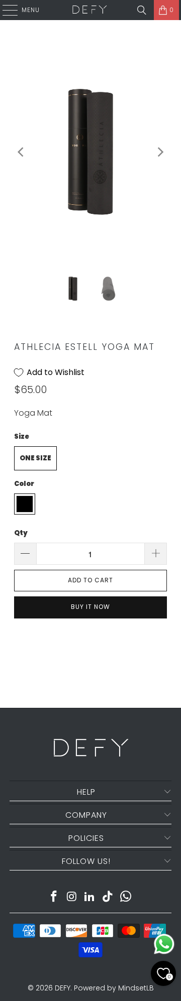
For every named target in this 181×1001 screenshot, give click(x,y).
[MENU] (5, 10)
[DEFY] (89, 10)
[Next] (159, 152)
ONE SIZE (35, 458)
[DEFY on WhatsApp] (126, 897)
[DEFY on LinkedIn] (90, 897)
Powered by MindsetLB (114, 988)
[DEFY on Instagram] (71, 897)
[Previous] (22, 152)
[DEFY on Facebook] (54, 897)
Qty (21, 533)
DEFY (62, 988)
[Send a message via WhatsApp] (164, 944)
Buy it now (90, 606)
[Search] (141, 10)
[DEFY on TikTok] (108, 897)
